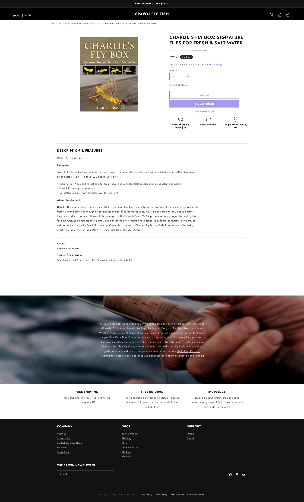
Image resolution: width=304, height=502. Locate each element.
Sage (143, 328)
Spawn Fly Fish (114, 494)
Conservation (63, 438)
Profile (190, 438)
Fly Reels (126, 456)
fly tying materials (153, 342)
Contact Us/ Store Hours (69, 442)
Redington (154, 328)
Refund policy (146, 494)
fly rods (169, 342)
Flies (124, 442)
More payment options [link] (204, 111)
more (199, 328)
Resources (62, 447)
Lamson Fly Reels (146, 346)
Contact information (195, 494)
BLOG (27, 15)
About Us (61, 433)
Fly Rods (126, 452)
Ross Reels (184, 328)
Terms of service (177, 494)
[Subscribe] (110, 474)
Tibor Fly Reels (125, 346)
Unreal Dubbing (170, 333)
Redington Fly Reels (173, 346)
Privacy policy (161, 494)
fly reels (185, 342)
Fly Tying (126, 438)
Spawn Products (130, 433)
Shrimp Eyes (136, 333)
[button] (271, 14)
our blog (132, 355)
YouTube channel (150, 355)
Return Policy (63, 452)
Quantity (173, 70)
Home (52, 23)
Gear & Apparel (130, 447)
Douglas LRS (168, 328)
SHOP (16, 15)
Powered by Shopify (129, 494)
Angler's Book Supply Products (74, 23)
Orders (190, 433)
